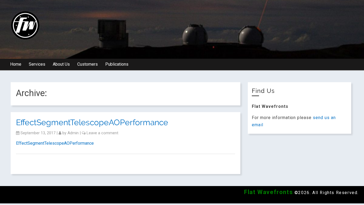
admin (73, 133)
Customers (87, 64)
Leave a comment (102, 133)
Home (15, 64)
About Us (61, 64)
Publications (116, 64)
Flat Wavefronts (268, 192)
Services (37, 64)
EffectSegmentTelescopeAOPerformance (92, 122)
